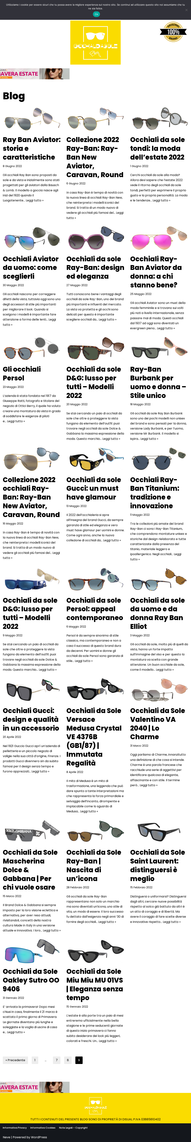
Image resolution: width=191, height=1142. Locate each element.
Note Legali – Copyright (73, 1127)
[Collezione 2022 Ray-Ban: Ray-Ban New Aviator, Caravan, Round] (95, 119)
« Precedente (15, 1060)
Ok (96, 14)
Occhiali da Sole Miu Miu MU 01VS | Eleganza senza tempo (94, 984)
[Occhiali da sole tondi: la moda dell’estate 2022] (159, 119)
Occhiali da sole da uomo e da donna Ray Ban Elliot (157, 613)
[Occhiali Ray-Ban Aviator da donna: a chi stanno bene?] (159, 238)
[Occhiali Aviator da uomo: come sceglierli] (32, 238)
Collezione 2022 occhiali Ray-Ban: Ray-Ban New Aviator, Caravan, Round (31, 497)
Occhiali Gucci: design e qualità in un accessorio (31, 719)
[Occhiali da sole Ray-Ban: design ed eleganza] (95, 238)
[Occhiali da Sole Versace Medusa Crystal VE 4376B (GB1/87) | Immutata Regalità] (95, 690)
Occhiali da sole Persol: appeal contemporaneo (94, 609)
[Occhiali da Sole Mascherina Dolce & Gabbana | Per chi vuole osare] (32, 831)
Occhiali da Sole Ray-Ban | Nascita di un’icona (93, 865)
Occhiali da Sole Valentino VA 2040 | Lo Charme (157, 724)
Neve (6, 1137)
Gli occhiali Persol (22, 374)
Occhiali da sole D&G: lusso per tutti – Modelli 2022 (93, 382)
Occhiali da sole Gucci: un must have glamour (93, 488)
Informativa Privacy (15, 1127)
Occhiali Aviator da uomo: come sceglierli (31, 267)
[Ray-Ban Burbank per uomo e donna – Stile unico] (159, 348)
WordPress (39, 1137)
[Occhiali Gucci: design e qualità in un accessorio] (32, 690)
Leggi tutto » (34, 200)
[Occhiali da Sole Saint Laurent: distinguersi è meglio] (159, 831)
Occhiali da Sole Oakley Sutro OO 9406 (31, 980)
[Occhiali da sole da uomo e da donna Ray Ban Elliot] (159, 579)
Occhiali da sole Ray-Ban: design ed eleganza (95, 267)
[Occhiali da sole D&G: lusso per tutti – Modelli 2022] (95, 348)
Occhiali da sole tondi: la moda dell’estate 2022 (157, 148)
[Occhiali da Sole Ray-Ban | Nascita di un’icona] (95, 831)
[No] (186, 10)
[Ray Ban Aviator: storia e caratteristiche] (32, 119)
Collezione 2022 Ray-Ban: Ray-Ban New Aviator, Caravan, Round (94, 157)
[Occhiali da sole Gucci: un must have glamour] (95, 459)
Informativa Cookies (42, 1127)
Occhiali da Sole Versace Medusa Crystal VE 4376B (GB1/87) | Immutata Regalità (94, 737)
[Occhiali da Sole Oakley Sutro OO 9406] (32, 951)
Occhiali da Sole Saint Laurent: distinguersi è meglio (157, 865)
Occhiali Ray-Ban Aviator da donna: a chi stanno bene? (156, 272)
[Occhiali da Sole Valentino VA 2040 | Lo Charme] (159, 690)
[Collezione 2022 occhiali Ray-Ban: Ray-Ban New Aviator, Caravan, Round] (32, 459)
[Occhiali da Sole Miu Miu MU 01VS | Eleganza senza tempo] (95, 951)
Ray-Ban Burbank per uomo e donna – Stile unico (158, 382)
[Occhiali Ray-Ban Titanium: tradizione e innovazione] (159, 459)
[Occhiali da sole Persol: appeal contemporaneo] (95, 579)
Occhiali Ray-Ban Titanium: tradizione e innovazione (154, 493)
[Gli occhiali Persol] (32, 348)
